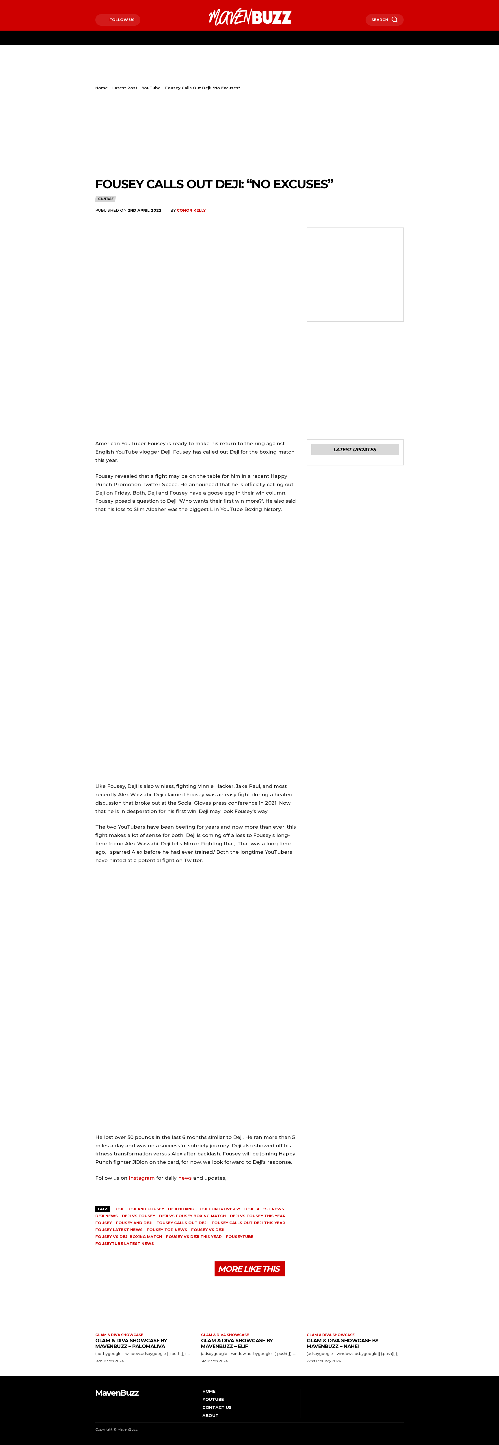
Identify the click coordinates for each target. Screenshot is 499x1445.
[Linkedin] (344, 210)
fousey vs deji (207, 1229)
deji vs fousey (138, 1215)
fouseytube (240, 1236)
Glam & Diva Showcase (119, 1335)
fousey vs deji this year (194, 1236)
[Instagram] (105, 5)
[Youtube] (123, 5)
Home (101, 87)
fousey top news (167, 1229)
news (185, 1178)
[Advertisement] (200, 71)
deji (118, 1209)
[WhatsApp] (331, 210)
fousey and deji (134, 1222)
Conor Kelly (191, 210)
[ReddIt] (357, 210)
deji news (106, 1215)
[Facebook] (96, 5)
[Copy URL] (384, 210)
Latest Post (124, 87)
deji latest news (264, 1209)
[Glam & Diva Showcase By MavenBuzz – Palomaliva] (143, 1305)
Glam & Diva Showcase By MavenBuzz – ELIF (237, 1343)
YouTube (151, 87)
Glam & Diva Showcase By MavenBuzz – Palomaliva (131, 1343)
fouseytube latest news (124, 1243)
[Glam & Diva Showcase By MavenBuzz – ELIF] (249, 1305)
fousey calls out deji (182, 1222)
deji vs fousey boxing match (192, 1215)
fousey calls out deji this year (248, 1222)
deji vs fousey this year (258, 1215)
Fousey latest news (119, 1229)
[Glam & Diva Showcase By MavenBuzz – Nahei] (355, 1305)
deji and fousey (145, 1209)
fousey (103, 1222)
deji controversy (219, 1209)
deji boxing (181, 1209)
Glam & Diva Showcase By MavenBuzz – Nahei (343, 1343)
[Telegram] (371, 210)
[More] (398, 210)
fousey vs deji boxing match (128, 1236)
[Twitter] (114, 5)
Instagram (142, 1178)
